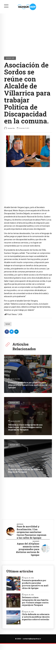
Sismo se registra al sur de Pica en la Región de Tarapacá (25, 470)
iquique (8, 324)
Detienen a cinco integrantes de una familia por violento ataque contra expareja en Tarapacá (25, 427)
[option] (28, 151)
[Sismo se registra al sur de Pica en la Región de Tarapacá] (28, 458)
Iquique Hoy (10, 58)
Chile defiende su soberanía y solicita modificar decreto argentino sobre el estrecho (36, 617)
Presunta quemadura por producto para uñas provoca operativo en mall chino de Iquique (27, 385)
